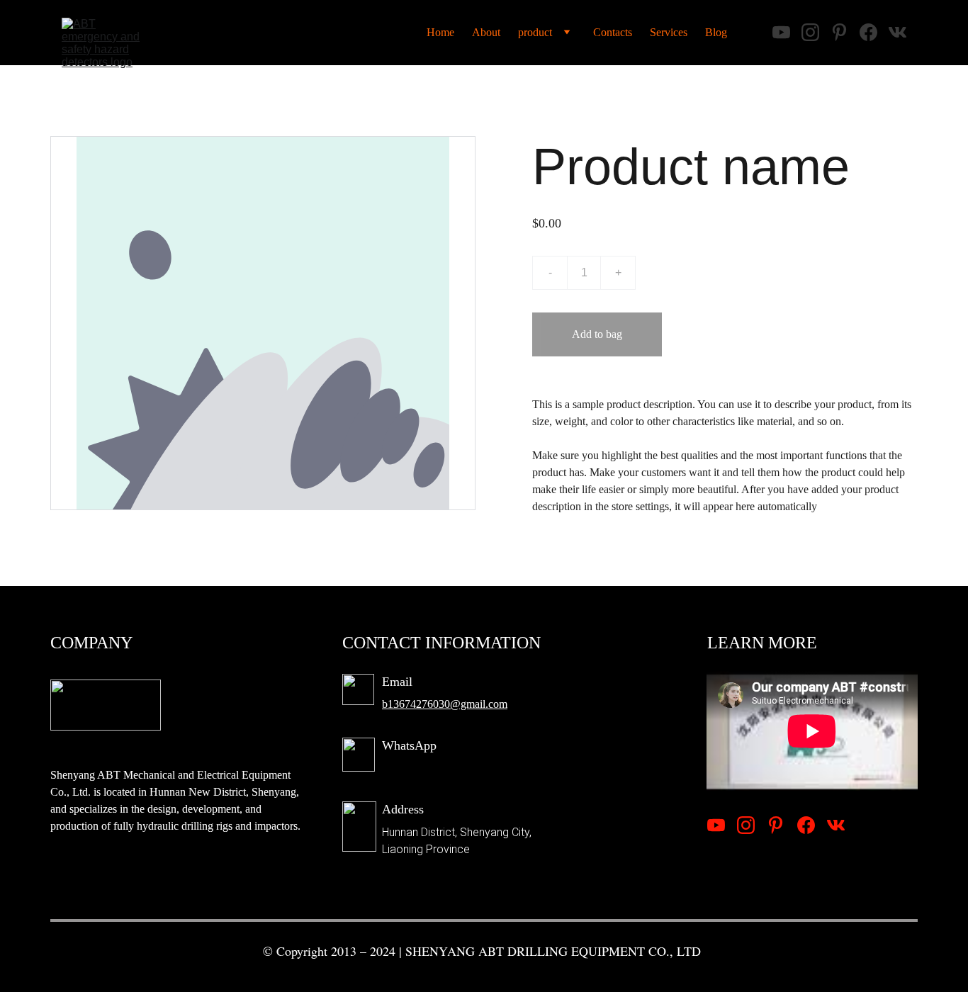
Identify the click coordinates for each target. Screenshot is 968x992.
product (535, 32)
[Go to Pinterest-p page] (775, 825)
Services (668, 32)
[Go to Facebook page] (806, 825)
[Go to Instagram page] (746, 825)
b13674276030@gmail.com (444, 704)
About (486, 32)
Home (440, 32)
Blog (716, 32)
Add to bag (597, 334)
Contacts (612, 32)
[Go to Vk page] (836, 825)
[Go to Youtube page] (716, 825)
